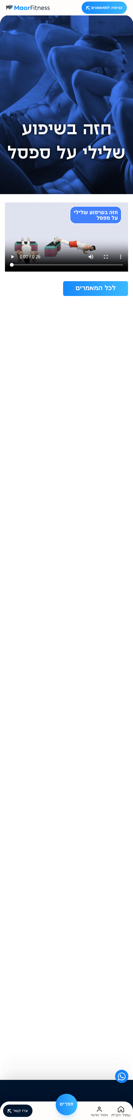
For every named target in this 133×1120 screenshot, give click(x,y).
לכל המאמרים (95, 288)
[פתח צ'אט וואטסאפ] (121, 1076)
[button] (66, 1104)
